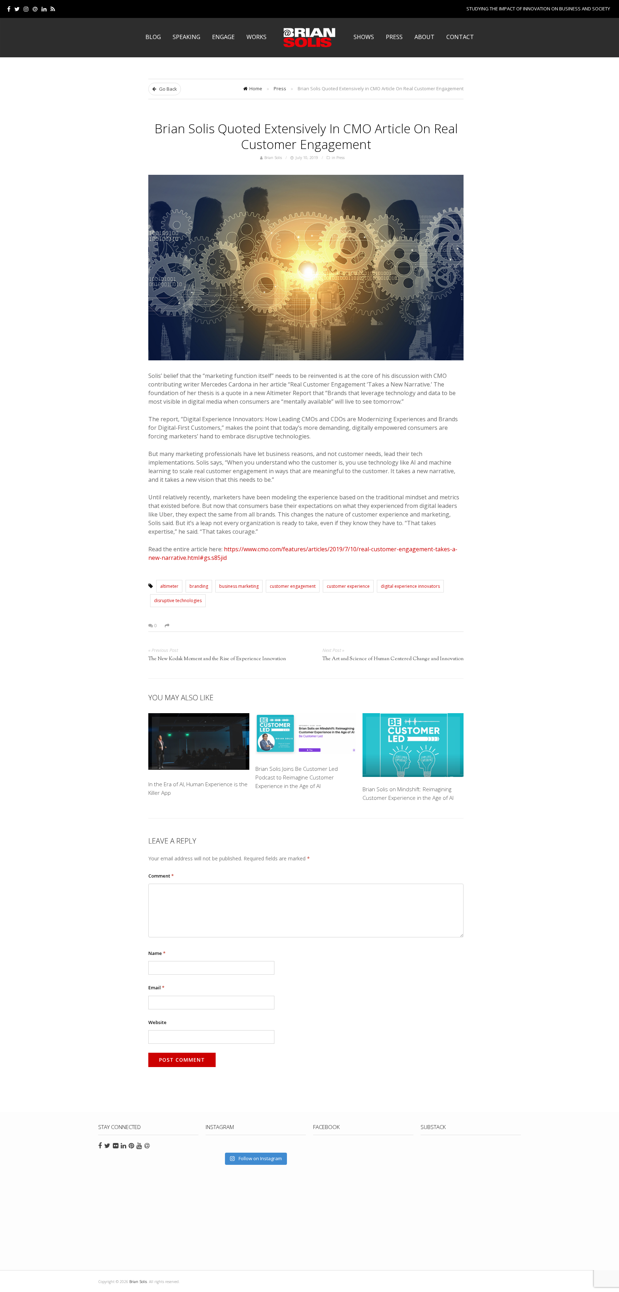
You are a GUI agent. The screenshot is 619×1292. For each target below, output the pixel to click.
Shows (364, 37)
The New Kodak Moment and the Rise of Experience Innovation (217, 659)
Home (255, 88)
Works (256, 37)
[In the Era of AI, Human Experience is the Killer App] (199, 743)
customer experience (348, 586)
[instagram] (26, 9)
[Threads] (35, 9)
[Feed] (53, 9)
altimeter (169, 586)
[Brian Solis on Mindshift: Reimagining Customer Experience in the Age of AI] (413, 745)
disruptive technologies (178, 600)
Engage (223, 37)
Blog (153, 37)
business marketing (239, 586)
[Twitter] (17, 9)
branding (198, 586)
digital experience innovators (410, 586)
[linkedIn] (44, 9)
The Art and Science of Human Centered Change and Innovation (393, 659)
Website (157, 1022)
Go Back (167, 89)
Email (156, 987)
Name (156, 953)
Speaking (186, 37)
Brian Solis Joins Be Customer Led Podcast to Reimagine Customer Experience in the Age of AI (296, 777)
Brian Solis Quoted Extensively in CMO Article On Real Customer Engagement (306, 136)
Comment (161, 876)
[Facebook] (8, 9)
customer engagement (293, 586)
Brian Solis (309, 37)
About (424, 37)
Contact (460, 37)
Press (394, 37)
